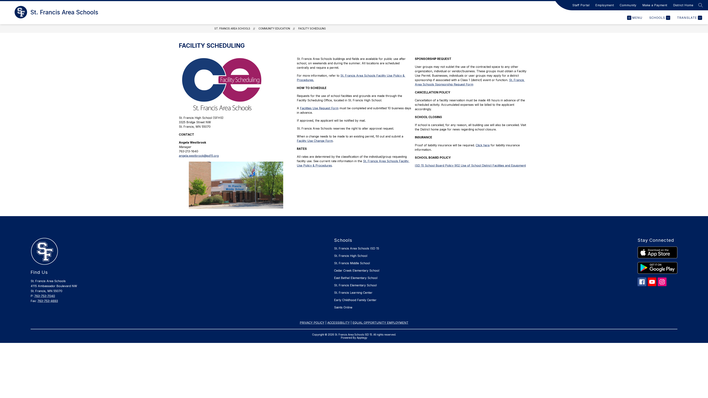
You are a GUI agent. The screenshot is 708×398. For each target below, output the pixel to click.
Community (628, 5)
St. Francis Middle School (352, 263)
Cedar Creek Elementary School (356, 270)
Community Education (274, 28)
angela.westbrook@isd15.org (199, 156)
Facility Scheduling (312, 28)
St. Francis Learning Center (353, 292)
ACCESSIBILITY (338, 322)
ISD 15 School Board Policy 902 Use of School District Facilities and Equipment (470, 165)
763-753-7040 (44, 296)
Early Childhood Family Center (355, 300)
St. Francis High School (350, 256)
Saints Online (343, 307)
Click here (483, 145)
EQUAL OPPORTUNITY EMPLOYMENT (380, 322)
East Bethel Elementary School (355, 278)
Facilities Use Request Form (319, 108)
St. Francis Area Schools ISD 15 (356, 248)
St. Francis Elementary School (355, 285)
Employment (604, 5)
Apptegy (362, 337)
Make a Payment (654, 5)
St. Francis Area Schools (232, 28)
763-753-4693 (47, 301)
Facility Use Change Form (315, 141)
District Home (683, 5)
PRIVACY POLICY (312, 322)
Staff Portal (580, 5)
